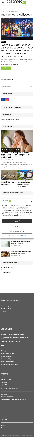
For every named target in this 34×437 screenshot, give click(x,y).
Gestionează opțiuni (17, 231)
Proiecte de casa (6, 379)
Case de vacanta (6, 272)
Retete (3, 425)
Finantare (4, 382)
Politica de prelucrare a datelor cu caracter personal (14, 338)
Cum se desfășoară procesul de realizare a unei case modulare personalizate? (24, 183)
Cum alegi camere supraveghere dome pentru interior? (21, 242)
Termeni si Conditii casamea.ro (10, 341)
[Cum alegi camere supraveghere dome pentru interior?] (5, 244)
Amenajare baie (6, 356)
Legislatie (4, 385)
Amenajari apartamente (8, 267)
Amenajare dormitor (7, 361)
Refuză (17, 226)
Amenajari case (5, 270)
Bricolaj (3, 351)
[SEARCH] (31, 86)
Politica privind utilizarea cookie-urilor (13, 334)
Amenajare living (6, 359)
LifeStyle (3, 41)
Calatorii (3, 428)
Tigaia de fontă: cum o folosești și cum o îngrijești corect (21, 252)
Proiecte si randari (7, 397)
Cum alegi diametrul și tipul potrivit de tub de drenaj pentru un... (7, 182)
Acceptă (17, 221)
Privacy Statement (21, 235)
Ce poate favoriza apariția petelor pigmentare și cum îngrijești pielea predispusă (16, 154)
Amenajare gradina (7, 306)
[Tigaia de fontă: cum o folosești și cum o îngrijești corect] (5, 254)
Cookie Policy (10, 235)
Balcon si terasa (6, 308)
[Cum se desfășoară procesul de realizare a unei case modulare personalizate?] (25, 175)
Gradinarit (4, 311)
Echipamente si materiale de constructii (13, 399)
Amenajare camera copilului (9, 364)
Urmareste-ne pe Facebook (13, 192)
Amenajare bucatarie (7, 353)
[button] (31, 201)
